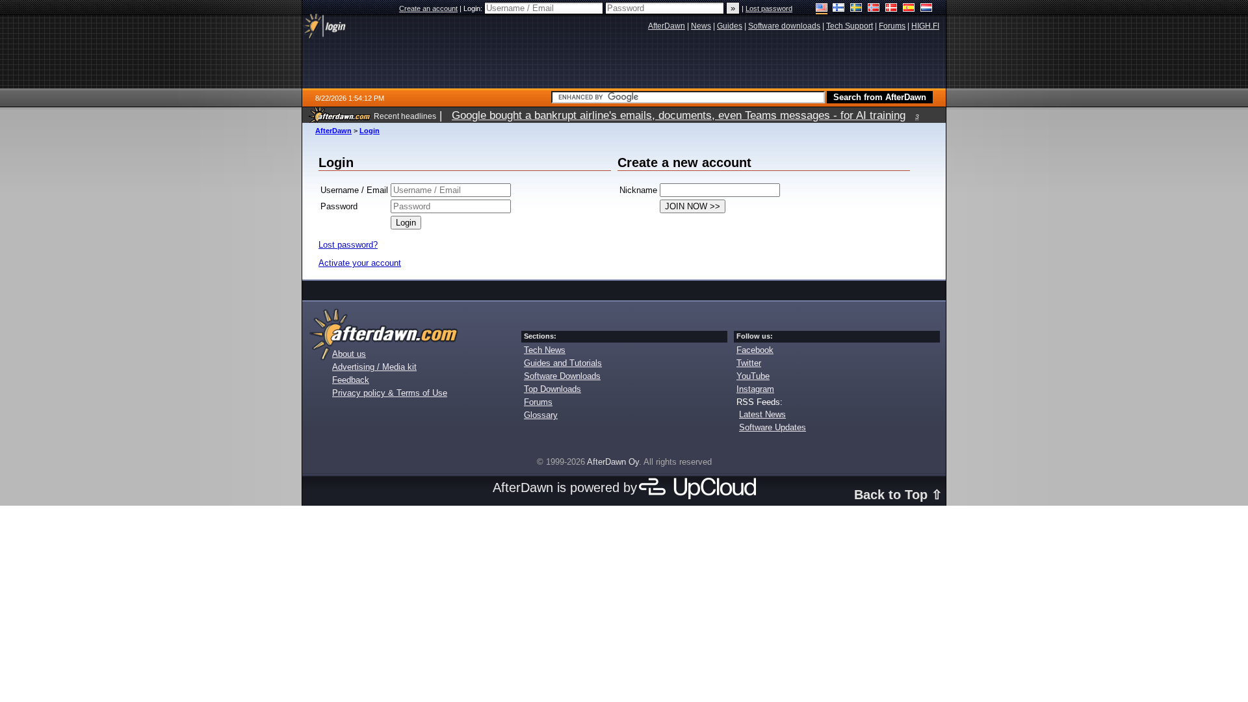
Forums (538, 402)
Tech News (545, 350)
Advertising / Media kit (374, 367)
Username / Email (354, 190)
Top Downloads (552, 389)
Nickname (638, 190)
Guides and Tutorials (563, 363)
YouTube (753, 376)
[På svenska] (856, 8)
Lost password (769, 8)
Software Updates (772, 427)
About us (349, 354)
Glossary (541, 415)
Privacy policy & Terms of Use (389, 393)
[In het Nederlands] (926, 8)
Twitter (748, 363)
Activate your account (359, 263)
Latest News (762, 414)
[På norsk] (874, 8)
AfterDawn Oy (613, 462)
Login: (473, 8)
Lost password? (348, 245)
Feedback (350, 380)
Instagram (755, 389)
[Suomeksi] (839, 8)
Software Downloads (562, 376)
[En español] (909, 8)
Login (369, 131)
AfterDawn (333, 131)
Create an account (428, 8)
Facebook (755, 350)
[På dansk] (891, 8)
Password (339, 206)
